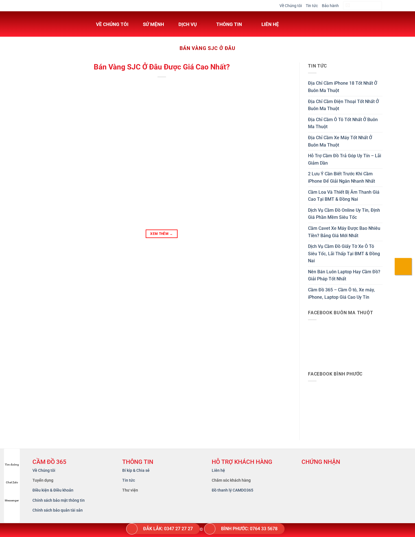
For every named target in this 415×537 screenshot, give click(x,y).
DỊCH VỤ (187, 24)
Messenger (12, 500)
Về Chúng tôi (290, 5)
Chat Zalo (12, 482)
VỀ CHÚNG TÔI (112, 24)
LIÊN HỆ (270, 24)
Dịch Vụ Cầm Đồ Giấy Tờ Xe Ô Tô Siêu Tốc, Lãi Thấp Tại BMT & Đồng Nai (344, 253)
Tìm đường (12, 464)
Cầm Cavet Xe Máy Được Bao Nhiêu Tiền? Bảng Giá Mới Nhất (344, 232)
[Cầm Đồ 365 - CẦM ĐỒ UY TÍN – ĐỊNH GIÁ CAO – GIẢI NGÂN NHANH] (56, 24)
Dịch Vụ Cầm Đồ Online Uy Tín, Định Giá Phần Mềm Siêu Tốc (344, 214)
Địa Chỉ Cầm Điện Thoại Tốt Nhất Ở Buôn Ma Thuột (343, 105)
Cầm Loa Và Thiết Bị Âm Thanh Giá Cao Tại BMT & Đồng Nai (343, 195)
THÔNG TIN (229, 24)
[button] (362, 5)
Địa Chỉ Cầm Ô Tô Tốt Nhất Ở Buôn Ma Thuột (343, 123)
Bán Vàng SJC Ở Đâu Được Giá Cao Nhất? (162, 67)
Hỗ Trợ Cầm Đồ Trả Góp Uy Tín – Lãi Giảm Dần (344, 159)
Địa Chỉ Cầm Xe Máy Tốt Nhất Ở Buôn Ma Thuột (340, 141)
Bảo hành (330, 5)
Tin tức (312, 5)
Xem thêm (161, 234)
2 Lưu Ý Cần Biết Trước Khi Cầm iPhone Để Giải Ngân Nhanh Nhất (341, 177)
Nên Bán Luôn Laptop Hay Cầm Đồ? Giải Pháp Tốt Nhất (344, 275)
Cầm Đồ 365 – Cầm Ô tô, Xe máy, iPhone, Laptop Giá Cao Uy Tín (341, 293)
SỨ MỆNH (153, 24)
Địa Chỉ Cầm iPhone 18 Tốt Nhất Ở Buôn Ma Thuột (342, 86)
